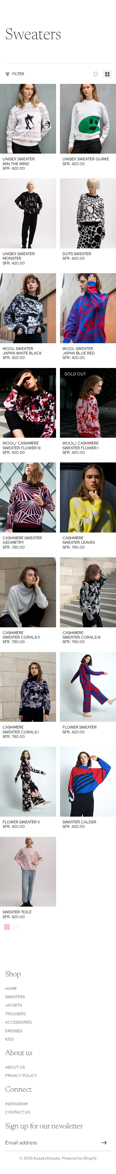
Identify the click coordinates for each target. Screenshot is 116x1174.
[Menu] (7, 9)
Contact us (17, 1112)
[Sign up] (104, 1142)
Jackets (13, 1005)
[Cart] (108, 10)
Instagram (16, 1103)
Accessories (18, 1022)
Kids (9, 1039)
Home (11, 988)
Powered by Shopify (79, 1158)
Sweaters (15, 996)
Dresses (13, 1030)
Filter (18, 73)
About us (15, 1067)
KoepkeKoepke (47, 1158)
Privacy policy (21, 1075)
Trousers (15, 1014)
